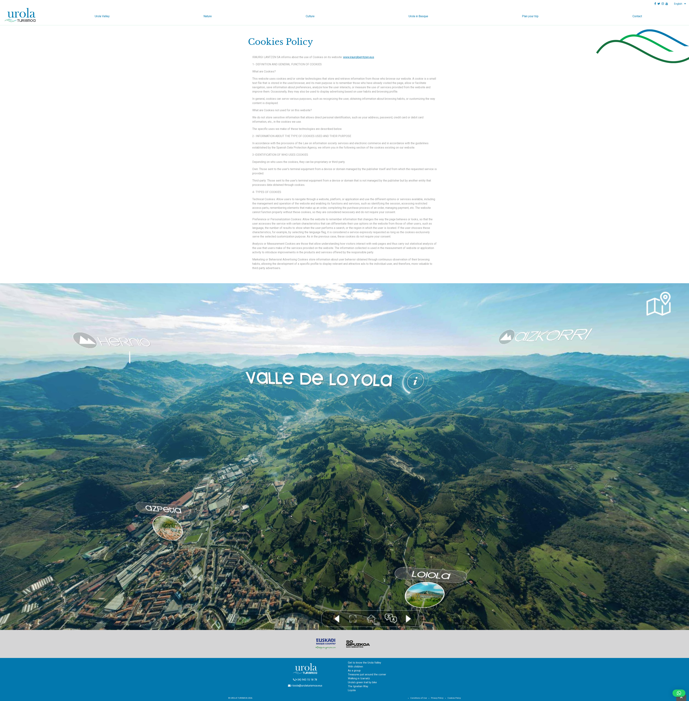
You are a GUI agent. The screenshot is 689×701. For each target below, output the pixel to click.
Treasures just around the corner (367, 674)
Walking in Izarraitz (359, 678)
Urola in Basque (418, 16)
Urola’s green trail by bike (362, 682)
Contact (637, 16)
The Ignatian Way (358, 686)
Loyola (352, 690)
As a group (354, 670)
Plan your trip (530, 16)
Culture (310, 16)
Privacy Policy (437, 698)
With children (355, 666)
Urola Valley (102, 16)
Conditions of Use (418, 698)
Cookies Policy (454, 698)
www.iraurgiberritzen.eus (358, 57)
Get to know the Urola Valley (364, 662)
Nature (207, 16)
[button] (678, 693)
